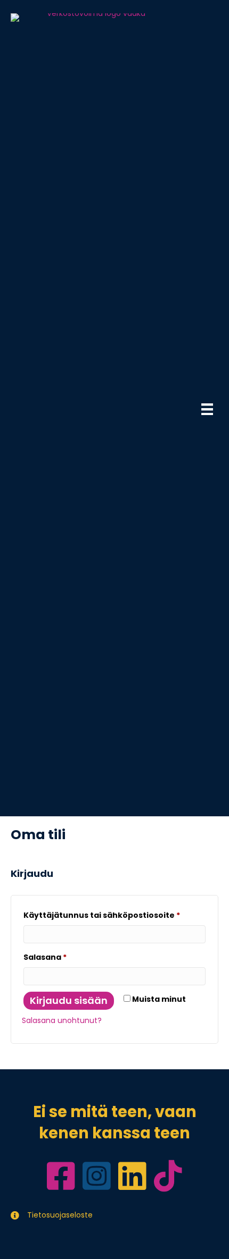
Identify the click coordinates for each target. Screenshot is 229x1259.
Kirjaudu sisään (69, 1000)
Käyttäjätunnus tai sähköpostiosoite (114, 914)
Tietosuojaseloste (60, 1215)
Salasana (66, 956)
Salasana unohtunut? (62, 1020)
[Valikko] (207, 409)
